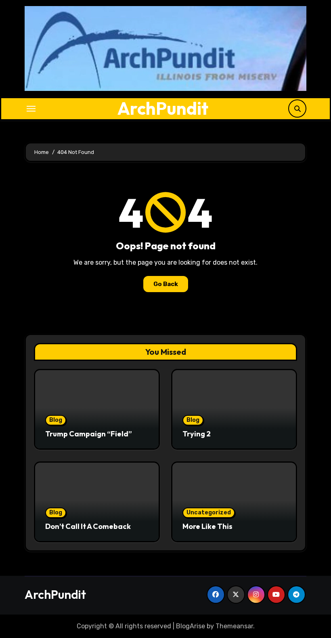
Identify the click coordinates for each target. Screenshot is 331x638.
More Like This (207, 526)
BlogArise (190, 626)
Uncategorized (208, 512)
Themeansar (234, 626)
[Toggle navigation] (31, 109)
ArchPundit (162, 108)
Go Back (165, 284)
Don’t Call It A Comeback (88, 526)
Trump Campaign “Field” (88, 433)
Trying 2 (196, 433)
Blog (55, 420)
